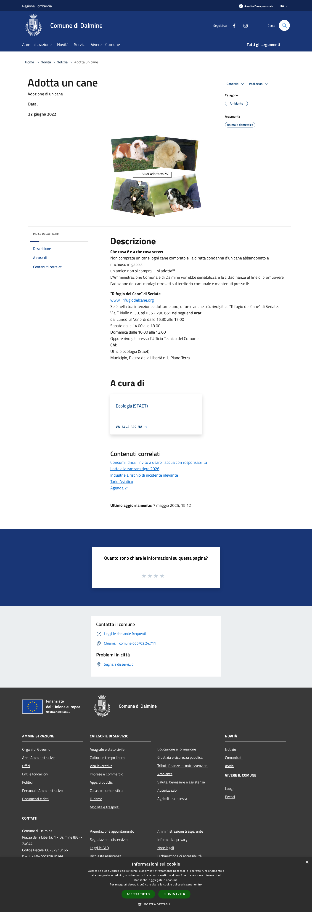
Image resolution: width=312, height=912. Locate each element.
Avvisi (229, 766)
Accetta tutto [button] (138, 894)
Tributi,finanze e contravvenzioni (182, 765)
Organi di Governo (36, 749)
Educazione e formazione (176, 749)
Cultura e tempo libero (107, 757)
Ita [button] (282, 6)
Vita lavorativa (101, 766)
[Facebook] (232, 25)
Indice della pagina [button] (46, 234)
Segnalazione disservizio (108, 839)
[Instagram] (243, 25)
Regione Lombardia (37, 6)
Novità (46, 62)
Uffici (26, 766)
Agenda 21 (119, 488)
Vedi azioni (256, 83)
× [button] (307, 862)
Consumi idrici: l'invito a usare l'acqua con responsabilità (158, 462)
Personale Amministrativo (42, 790)
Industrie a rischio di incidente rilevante (144, 475)
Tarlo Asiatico (121, 481)
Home (29, 62)
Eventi (230, 796)
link (200, 884)
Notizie (62, 62)
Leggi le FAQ (99, 847)
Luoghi (230, 788)
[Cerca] (284, 25)
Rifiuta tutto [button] (174, 894)
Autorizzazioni (168, 790)
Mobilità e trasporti (104, 807)
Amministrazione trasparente (180, 831)
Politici (27, 782)
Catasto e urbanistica (106, 790)
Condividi (233, 83)
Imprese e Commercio (106, 774)
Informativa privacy (172, 839)
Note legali (165, 847)
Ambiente (164, 774)
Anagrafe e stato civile (107, 749)
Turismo (96, 798)
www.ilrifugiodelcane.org (132, 300)
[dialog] (156, 884)
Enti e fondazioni (35, 774)
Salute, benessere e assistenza (181, 782)
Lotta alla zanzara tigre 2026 (134, 469)
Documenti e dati (35, 798)
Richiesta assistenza (105, 856)
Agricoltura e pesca (172, 798)
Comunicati (234, 757)
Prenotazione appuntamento (112, 831)
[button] (156, 904)
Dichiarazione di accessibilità (179, 856)
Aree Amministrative (38, 757)
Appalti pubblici (102, 782)
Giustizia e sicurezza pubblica (180, 757)
